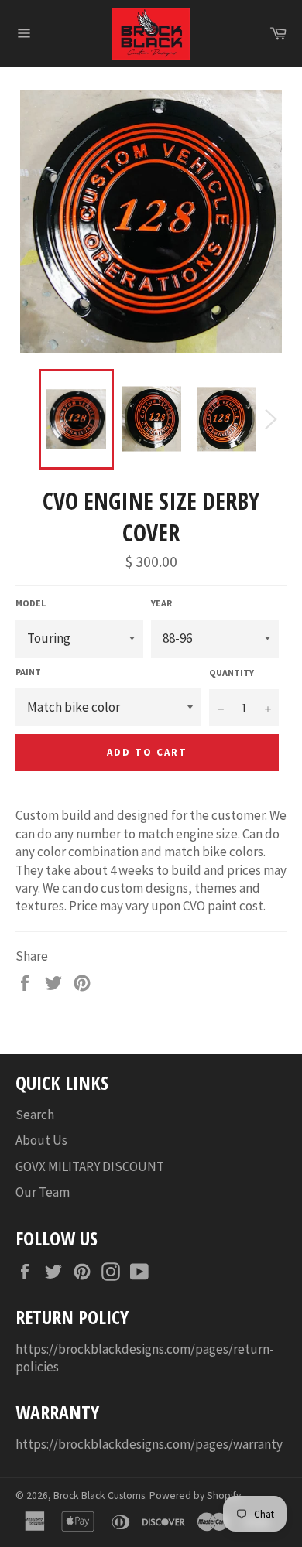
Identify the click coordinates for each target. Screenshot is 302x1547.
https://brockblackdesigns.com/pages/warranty (149, 1444)
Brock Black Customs (99, 1495)
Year (161, 603)
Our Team (42, 1191)
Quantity (231, 672)
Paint (28, 672)
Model (30, 603)
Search (34, 1114)
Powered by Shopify (195, 1495)
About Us (41, 1140)
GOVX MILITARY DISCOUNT (89, 1166)
